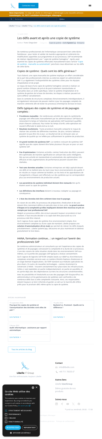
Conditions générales (47, 421)
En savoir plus (23, 406)
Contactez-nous (28, 5)
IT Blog (27, 26)
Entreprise (80, 43)
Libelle (69, 43)
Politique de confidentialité (65, 421)
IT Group (14, 26)
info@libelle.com (66, 367)
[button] (21, 433)
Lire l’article (14, 317)
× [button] (36, 387)
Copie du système (55, 43)
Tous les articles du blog (22, 349)
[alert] (21, 411)
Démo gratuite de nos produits (65, 390)
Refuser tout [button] (30, 427)
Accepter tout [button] (13, 427)
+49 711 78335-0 (66, 371)
